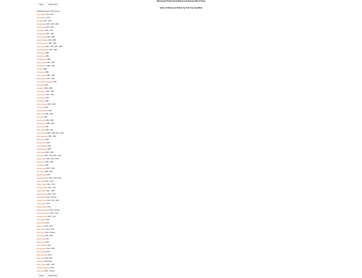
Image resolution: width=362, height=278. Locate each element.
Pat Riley (40, 69)
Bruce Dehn (41, 162)
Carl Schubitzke (42, 146)
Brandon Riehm (42, 216)
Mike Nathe (40, 85)
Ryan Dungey (41, 158)
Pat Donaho (41, 101)
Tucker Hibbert (42, 133)
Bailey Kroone (41, 264)
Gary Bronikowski (43, 49)
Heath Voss (40, 114)
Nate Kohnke (41, 223)
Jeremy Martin (41, 191)
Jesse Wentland (42, 194)
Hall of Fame (52, 4)
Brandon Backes (42, 110)
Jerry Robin (40, 235)
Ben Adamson (41, 248)
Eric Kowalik (41, 120)
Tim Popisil (40, 107)
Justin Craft (40, 226)
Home (41, 4)
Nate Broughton (42, 149)
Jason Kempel (41, 75)
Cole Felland (41, 219)
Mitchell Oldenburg (43, 210)
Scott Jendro (41, 152)
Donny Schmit (41, 62)
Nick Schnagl (41, 239)
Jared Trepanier (42, 245)
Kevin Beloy (41, 130)
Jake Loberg (41, 181)
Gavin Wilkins (41, 251)
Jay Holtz (40, 21)
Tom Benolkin (41, 24)
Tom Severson (41, 17)
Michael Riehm (42, 207)
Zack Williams (41, 197)
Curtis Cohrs (41, 53)
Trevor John (41, 126)
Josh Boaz (40, 261)
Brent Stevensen (42, 136)
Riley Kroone (41, 242)
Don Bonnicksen (42, 43)
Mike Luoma (41, 139)
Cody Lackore (41, 203)
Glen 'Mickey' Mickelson (45, 82)
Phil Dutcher (41, 56)
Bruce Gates (41, 46)
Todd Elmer (40, 30)
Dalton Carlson (42, 184)
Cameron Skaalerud (43, 267)
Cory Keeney (41, 94)
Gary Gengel (41, 27)
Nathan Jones (41, 142)
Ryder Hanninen (42, 255)
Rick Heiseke (41, 14)
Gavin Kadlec (41, 229)
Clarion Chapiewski (43, 213)
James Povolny (42, 104)
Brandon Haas (41, 174)
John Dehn (40, 155)
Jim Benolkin (41, 33)
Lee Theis (40, 117)
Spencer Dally (41, 168)
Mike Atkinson (41, 78)
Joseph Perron (42, 200)
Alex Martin (40, 171)
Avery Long (41, 271)
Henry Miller (41, 232)
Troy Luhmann (41, 37)
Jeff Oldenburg (42, 59)
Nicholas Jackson (43, 178)
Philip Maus (41, 258)
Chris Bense (41, 98)
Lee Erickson (41, 91)
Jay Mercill (40, 88)
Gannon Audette (42, 187)
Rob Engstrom (41, 65)
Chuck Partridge (42, 40)
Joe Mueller (41, 165)
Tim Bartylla (41, 72)
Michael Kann (41, 123)
